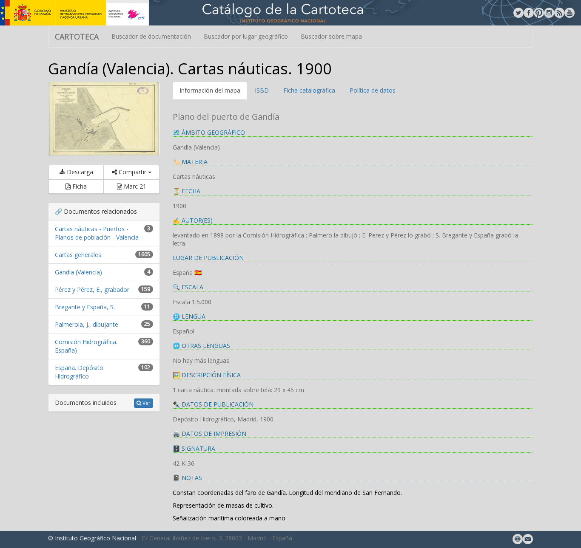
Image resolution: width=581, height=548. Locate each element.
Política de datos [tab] (373, 90)
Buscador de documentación (151, 36)
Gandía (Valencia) (78, 272)
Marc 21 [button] (134, 186)
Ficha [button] (79, 186)
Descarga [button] (79, 172)
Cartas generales (78, 255)
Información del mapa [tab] (209, 90)
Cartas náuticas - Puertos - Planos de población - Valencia (97, 233)
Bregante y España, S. (85, 307)
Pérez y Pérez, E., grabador (92, 289)
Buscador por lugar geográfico (246, 36)
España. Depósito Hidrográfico (79, 372)
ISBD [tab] (262, 90)
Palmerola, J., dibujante (86, 324)
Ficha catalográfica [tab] (309, 90)
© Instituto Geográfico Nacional (92, 538)
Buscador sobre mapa (331, 36)
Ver (146, 403)
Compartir (132, 172)
